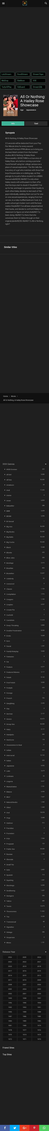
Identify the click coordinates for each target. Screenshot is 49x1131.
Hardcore (10, 740)
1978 (10, 1030)
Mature (9, 792)
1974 (24, 1035)
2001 (24, 994)
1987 (10, 1016)
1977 (24, 1030)
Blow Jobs (10, 558)
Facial (8, 646)
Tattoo (8, 901)
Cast (36, 123)
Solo (8, 870)
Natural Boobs (11, 802)
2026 (10, 957)
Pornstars (10, 833)
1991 (39, 1007)
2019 (24, 966)
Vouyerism (10, 937)
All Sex (9, 480)
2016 (24, 971)
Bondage (9, 563)
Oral (8, 813)
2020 (10, 966)
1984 (10, 1021)
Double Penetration (14, 631)
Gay (7, 709)
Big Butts (9, 537)
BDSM (8, 516)
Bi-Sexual (10, 521)
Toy (7, 917)
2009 (39, 980)
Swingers (10, 896)
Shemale (9, 859)
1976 (39, 1030)
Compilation (11, 594)
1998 (24, 998)
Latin (8, 771)
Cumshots (10, 620)
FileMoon (21, 81)
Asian (8, 501)
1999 (10, 998)
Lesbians (9, 776)
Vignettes (10, 927)
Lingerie (9, 781)
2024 (39, 957)
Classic (9, 589)
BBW (8, 511)
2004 (24, 989)
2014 (10, 975)
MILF (8, 797)
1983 (24, 1021)
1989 (24, 1012)
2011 (10, 980)
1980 (24, 1025)
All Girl (8, 475)
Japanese (10, 766)
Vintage (9, 932)
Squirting (9, 880)
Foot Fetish (10, 683)
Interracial (10, 755)
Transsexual (11, 922)
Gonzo (9, 719)
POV (8, 839)
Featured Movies (12, 672)
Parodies (10, 828)
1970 (39, 1039)
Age (22, 110)
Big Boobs (10, 532)
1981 (10, 1025)
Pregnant (10, 844)
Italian (8, 761)
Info (13, 123)
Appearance (31, 110)
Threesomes (11, 911)
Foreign (9, 693)
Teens (8, 906)
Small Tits (10, 865)
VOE (34, 81)
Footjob (9, 688)
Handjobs (10, 735)
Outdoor (9, 823)
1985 (39, 1016)
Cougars (9, 599)
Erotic (8, 636)
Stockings (10, 885)
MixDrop (5, 81)
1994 (39, 1003)
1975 (10, 1035)
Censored (10, 584)
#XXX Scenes (11, 469)
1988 (39, 1012)
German (9, 714)
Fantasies (10, 657)
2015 (39, 971)
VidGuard (21, 87)
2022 (24, 962)
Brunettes (10, 573)
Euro (8, 641)
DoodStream (22, 74)
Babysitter (10, 506)
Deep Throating (12, 625)
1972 (10, 1039)
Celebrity (9, 579)
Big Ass (9, 527)
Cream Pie (10, 610)
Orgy (8, 818)
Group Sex (10, 724)
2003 (39, 989)
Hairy (8, 729)
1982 (39, 1021)
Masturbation (11, 787)
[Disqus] (24, 290)
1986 (24, 1016)
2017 (10, 971)
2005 (10, 989)
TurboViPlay (6, 87)
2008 (10, 985)
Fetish (8, 677)
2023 (10, 962)
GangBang (10, 703)
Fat (7, 662)
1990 (10, 1012)
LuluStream (6, 74)
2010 (24, 980)
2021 (39, 962)
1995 (24, 1003)
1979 (39, 1025)
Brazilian (9, 568)
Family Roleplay (12, 651)
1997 (39, 998)
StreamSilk (37, 87)
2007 (24, 985)
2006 (39, 985)
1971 (24, 1039)
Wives (8, 943)
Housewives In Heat (14, 745)
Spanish (9, 875)
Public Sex (10, 849)
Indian (8, 750)
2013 (24, 975)
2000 (39, 994)
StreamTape (38, 74)
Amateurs (10, 485)
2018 (39, 966)
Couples (9, 605)
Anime (8, 495)
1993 (10, 1007)
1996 (10, 1003)
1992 (24, 1007)
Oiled (8, 807)
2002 (10, 994)
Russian (9, 854)
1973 (39, 1035)
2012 (39, 975)
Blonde (9, 553)
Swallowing (10, 891)
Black (8, 547)
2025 (24, 957)
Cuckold (9, 615)
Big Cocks (10, 542)
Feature (9, 667)
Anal (8, 490)
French (9, 698)
